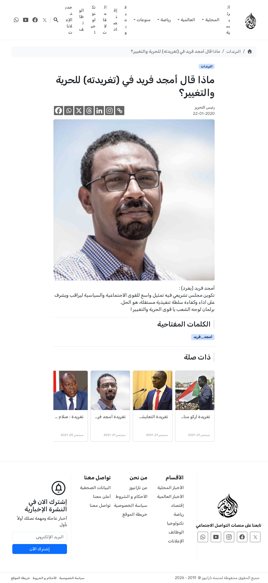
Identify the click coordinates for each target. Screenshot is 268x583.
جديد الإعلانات (68, 20)
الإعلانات (176, 541)
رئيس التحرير (205, 107)
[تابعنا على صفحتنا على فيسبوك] (35, 20)
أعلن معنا (102, 496)
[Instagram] (109, 110)
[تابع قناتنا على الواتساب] (16, 20)
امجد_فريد (202, 337)
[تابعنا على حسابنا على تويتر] (44, 20)
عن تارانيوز (138, 487)
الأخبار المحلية (170, 487)
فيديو (125, 20)
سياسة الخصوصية (130, 505)
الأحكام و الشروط (131, 496)
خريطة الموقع (134, 514)
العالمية (188, 19)
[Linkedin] (99, 110)
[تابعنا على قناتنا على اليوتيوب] (25, 20)
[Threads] (89, 110)
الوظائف (81, 20)
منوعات (143, 19)
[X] (78, 110)
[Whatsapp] (68, 110)
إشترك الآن (40, 548)
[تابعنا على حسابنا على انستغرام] (229, 537)
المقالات (105, 20)
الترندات (233, 51)
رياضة (165, 19)
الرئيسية (228, 20)
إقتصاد (115, 20)
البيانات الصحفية (95, 487)
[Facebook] (58, 110)
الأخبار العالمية (170, 496)
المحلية (212, 19)
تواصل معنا (100, 505)
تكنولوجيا (93, 20)
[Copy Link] (119, 110)
